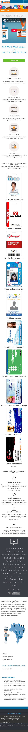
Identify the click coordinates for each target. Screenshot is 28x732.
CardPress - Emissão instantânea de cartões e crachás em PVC (14, 724)
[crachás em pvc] (14, 6)
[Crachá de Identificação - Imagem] (14, 185)
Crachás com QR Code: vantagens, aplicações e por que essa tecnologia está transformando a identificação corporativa (14, 681)
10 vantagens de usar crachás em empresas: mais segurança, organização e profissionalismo (15, 694)
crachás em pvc (16, 488)
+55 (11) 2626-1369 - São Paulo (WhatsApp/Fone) (14, 716)
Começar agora (14, 60)
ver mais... (14, 466)
